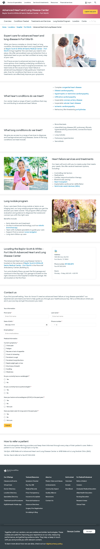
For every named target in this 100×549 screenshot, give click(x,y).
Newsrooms (50, 497)
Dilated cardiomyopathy (64, 91)
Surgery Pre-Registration (34, 508)
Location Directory (10, 493)
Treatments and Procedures (13, 500)
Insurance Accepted (33, 497)
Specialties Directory (11, 497)
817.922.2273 (69, 264)
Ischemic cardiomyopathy (65, 106)
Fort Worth (27, 27)
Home (4, 27)
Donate (67, 485)
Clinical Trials (80, 504)
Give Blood (69, 489)
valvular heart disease (72, 103)
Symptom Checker (32, 481)
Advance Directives (32, 504)
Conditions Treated (21, 21)
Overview (8, 21)
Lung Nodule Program (61, 21)
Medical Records (31, 489)
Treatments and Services (41, 21)
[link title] (3, 2)
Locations (11, 27)
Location (75, 21)
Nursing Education (82, 497)
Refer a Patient (81, 481)
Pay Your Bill (30, 485)
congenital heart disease (71, 87)
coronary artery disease (73, 100)
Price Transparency (32, 493)
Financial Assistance (33, 500)
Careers (79, 485)
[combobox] (53, 324)
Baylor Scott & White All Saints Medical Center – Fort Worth (23, 264)
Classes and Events (10, 481)
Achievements (50, 485)
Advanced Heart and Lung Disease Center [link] (47, 27)
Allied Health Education (84, 493)
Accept (89, 531)
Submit (7, 425)
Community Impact (52, 489)
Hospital (19, 27)
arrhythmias (81, 110)
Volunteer (68, 481)
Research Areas (81, 500)
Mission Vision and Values (54, 481)
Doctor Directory (9, 489)
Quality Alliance (51, 493)
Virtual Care (8, 485)
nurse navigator (30, 232)
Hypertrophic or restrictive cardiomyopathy (72, 94)
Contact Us (86, 21)
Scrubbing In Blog (32, 512)
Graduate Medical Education (86, 489)
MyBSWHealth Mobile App (12, 504)
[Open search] (95, 2)
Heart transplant (60, 182)
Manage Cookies (73, 531)
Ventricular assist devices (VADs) (67, 186)
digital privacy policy (54, 544)
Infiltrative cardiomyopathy (65, 97)
